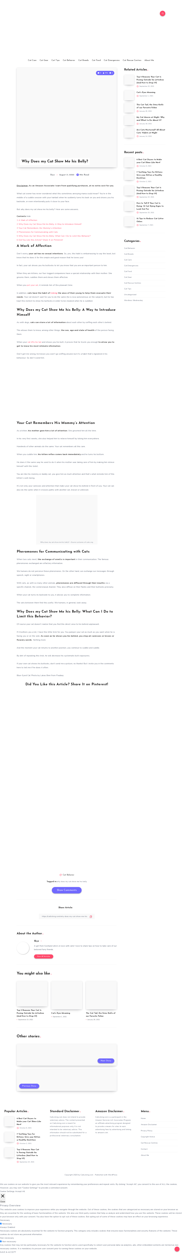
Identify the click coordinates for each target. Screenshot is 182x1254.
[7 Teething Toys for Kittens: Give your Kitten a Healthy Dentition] (129, 175)
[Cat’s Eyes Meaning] (129, 95)
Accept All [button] (20, 1191)
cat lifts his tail (34, 342)
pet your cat (32, 285)
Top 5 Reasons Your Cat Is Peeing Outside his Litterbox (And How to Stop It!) (30, 1013)
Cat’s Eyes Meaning (60, 1013)
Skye (36, 941)
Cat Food (96, 60)
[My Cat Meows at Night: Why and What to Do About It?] (129, 120)
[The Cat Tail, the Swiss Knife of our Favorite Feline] (129, 108)
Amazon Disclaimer (149, 1124)
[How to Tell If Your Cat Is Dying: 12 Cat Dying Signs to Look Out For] (129, 206)
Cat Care (32, 60)
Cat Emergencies (112, 60)
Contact (144, 1149)
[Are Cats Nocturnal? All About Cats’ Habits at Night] (129, 133)
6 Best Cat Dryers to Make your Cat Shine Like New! (29, 1121)
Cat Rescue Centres (132, 60)
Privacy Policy (146, 1131)
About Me (149, 60)
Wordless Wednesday (133, 300)
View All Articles (43, 956)
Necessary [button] (5, 1220)
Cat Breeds (83, 60)
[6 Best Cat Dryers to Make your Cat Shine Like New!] (129, 162)
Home (143, 1118)
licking (54, 293)
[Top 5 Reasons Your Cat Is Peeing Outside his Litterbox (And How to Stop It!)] (129, 80)
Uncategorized (130, 294)
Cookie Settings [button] (7, 1191)
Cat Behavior (69, 60)
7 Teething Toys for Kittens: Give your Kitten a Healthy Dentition (150, 175)
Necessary (7, 1223)
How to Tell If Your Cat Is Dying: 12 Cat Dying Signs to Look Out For (150, 206)
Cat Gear (44, 60)
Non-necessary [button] (7, 1238)
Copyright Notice (148, 1137)
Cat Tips (56, 60)
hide (29, 216)
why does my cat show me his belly (72, 881)
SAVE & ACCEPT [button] (8, 1252)
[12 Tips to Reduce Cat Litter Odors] (129, 221)
